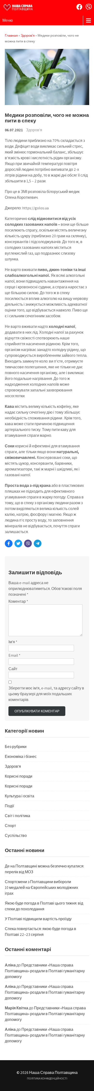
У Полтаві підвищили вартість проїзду (38, 918)
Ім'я (12, 641)
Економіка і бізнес (21, 756)
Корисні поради (18, 776)
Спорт (10, 825)
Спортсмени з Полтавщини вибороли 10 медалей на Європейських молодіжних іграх (41, 887)
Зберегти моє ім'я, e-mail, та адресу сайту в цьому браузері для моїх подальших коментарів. (46, 694)
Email (14, 655)
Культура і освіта (19, 796)
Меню (7, 20)
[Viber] (89, 7)
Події (9, 805)
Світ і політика (17, 815)
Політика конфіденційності (47, 1078)
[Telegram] (37, 543)
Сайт (12, 668)
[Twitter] (18, 543)
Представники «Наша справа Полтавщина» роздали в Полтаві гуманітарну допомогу (45, 971)
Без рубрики (16, 746)
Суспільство (16, 835)
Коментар (18, 601)
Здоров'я (34, 129)
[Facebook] (79, 7)
